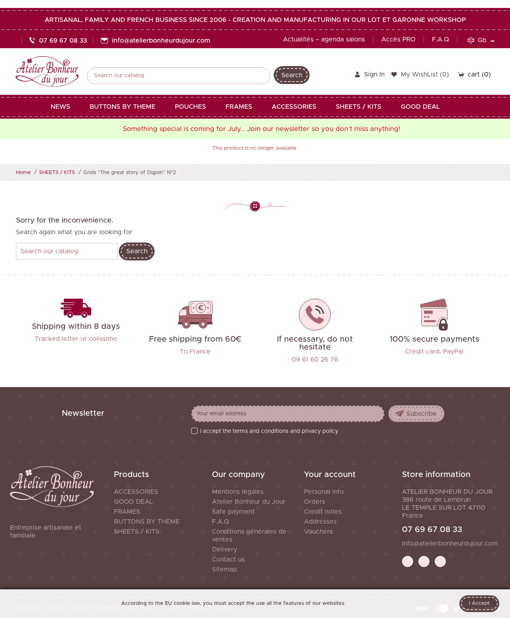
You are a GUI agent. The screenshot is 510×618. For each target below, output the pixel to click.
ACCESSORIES (136, 492)
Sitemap (224, 569)
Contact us (228, 559)
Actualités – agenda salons (324, 39)
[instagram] (440, 561)
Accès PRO (398, 39)
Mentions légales (238, 492)
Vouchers (318, 531)
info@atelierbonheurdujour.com (450, 543)
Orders (314, 502)
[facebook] (407, 561)
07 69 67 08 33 (432, 530)
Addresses (320, 521)
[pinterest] (424, 561)
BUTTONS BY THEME (147, 521)
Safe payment (233, 511)
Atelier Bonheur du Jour (248, 502)
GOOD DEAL (133, 502)
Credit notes (323, 511)
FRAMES (127, 511)
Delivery (224, 549)
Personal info (324, 492)
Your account (330, 475)
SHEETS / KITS (136, 531)
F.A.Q (440, 39)
